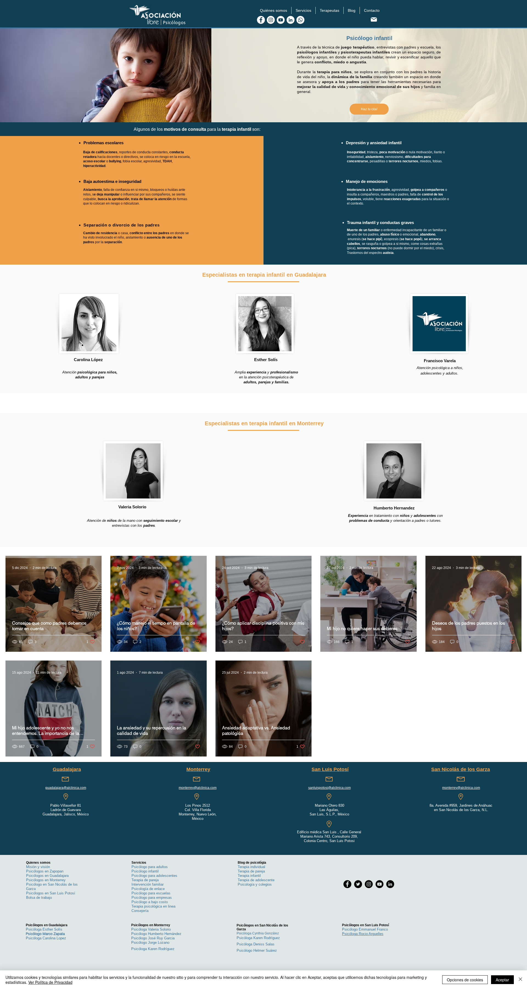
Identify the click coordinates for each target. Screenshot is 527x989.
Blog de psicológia (252, 863)
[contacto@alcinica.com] (373, 19)
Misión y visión (38, 867)
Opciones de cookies (465, 979)
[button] (273, 10)
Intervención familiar (147, 884)
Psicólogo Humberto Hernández (156, 934)
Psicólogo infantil (145, 871)
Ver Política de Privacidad (50, 982)
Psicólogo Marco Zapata (45, 933)
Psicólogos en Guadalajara (47, 876)
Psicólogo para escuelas (150, 893)
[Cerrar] (520, 980)
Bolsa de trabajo (39, 898)
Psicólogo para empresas (151, 898)
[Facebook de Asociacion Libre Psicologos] (261, 20)
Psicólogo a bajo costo (149, 902)
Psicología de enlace (148, 889)
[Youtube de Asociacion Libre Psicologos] (281, 20)
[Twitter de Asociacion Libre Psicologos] (358, 884)
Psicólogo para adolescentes (154, 876)
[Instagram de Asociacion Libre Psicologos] (271, 20)
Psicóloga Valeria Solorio (151, 929)
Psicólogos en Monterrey (46, 880)
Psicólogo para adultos (149, 867)
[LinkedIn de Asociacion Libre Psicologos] (291, 20)
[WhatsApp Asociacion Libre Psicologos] (300, 20)
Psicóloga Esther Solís (44, 929)
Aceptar (502, 979)
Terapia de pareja (145, 880)
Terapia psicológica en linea (153, 906)
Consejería (139, 911)
